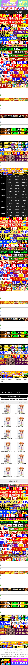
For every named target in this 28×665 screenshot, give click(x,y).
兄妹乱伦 (17, 212)
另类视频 (24, 185)
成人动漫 (24, 179)
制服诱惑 (24, 209)
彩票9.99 (9, 197)
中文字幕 (17, 182)
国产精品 (9, 176)
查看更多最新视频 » (14, 481)
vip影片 (5, 399)
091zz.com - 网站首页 (13, 12)
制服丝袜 (17, 185)
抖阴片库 (3, 207)
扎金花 (17, 197)
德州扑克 (24, 194)
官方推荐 (3, 195)
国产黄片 (9, 206)
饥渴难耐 (17, 188)
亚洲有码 (9, 179)
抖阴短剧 (17, 215)
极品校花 (9, 215)
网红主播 (17, 176)
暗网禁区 (9, 209)
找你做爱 (24, 188)
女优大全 (17, 203)
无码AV (3, 201)
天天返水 (24, 197)
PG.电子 (23, 399)
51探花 (24, 200)
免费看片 (3, 213)
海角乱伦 (17, 209)
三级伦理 (9, 182)
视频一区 (3, 178)
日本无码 (24, 176)
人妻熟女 (9, 185)
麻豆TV (17, 200)
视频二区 (3, 183)
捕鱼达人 (9, 194)
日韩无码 (24, 215)
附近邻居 (9, 188)
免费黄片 (24, 206)
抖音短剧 (9, 200)
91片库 (10, 203)
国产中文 (9, 212)
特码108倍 (14, 399)
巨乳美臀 (24, 182)
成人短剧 (24, 212)
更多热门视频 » (23, 402)
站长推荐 (3, 189)
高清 (17, 392)
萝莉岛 (24, 203)
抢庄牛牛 (17, 194)
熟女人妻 (17, 206)
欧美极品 (17, 179)
